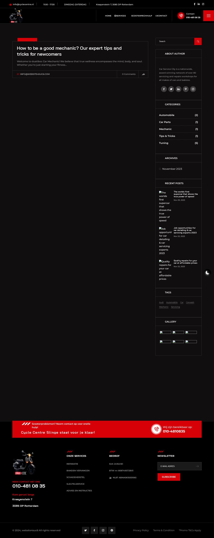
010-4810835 (174, 431)
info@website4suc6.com (35, 74)
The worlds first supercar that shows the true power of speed (186, 194)
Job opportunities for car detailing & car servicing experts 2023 (185, 230)
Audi (161, 302)
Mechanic (178, 129)
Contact (162, 16)
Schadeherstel (76, 477)
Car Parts (178, 122)
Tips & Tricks (178, 136)
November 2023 (172, 168)
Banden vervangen (78, 470)
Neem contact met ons (26, 481)
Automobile (178, 115)
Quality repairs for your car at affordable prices (185, 261)
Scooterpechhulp (141, 16)
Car (181, 302)
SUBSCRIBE (169, 477)
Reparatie (72, 464)
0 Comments (129, 74)
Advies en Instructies (79, 490)
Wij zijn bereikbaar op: (177, 427)
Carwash (190, 302)
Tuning (178, 143)
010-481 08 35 (193, 17)
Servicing (175, 307)
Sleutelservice (75, 484)
